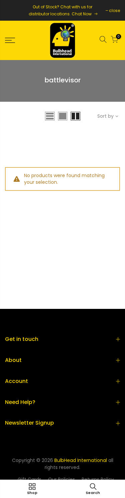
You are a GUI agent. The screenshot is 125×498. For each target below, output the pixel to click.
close (114, 10)
